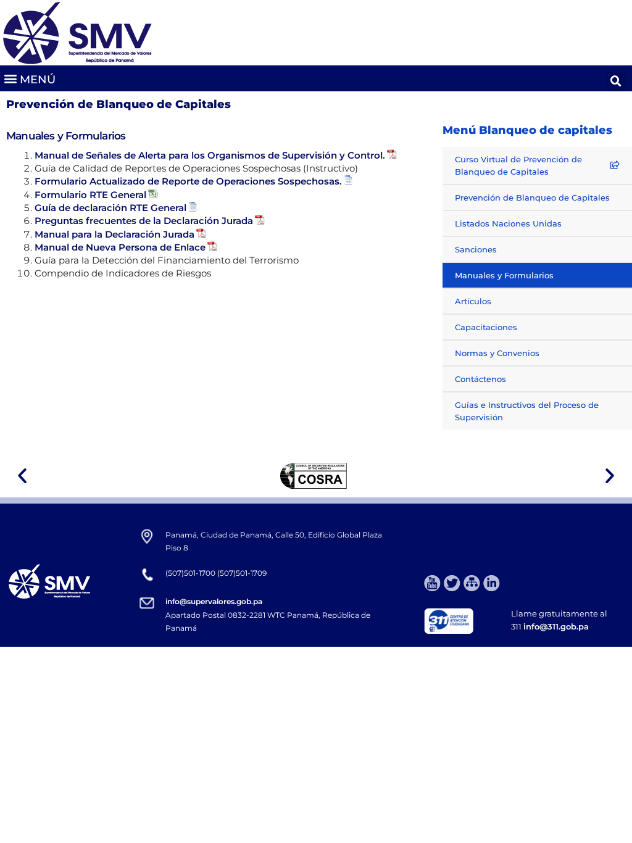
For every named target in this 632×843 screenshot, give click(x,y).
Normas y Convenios (497, 353)
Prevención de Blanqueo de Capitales (532, 197)
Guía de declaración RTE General (110, 208)
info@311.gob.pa (556, 626)
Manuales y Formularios (504, 275)
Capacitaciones (486, 327)
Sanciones (476, 249)
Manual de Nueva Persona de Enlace (120, 247)
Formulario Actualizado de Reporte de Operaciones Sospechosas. (188, 181)
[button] (29, 79)
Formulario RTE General (90, 195)
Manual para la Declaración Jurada (114, 234)
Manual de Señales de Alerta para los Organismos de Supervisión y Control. (210, 155)
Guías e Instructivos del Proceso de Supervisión (527, 411)
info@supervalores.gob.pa (213, 601)
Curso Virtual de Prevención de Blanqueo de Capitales (518, 165)
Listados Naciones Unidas (508, 223)
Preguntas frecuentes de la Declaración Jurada (144, 220)
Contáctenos (480, 379)
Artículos (473, 301)
